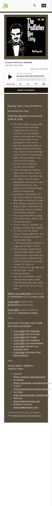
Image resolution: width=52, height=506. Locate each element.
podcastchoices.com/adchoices (26, 415)
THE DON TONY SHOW (14, 65)
